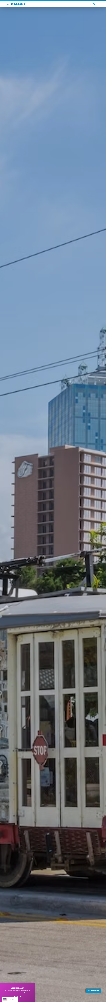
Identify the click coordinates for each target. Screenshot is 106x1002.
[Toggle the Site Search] (95, 4)
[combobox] (10, 999)
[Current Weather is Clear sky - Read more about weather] (91, 4)
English (11, 999)
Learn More (23, 993)
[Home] (15, 4)
